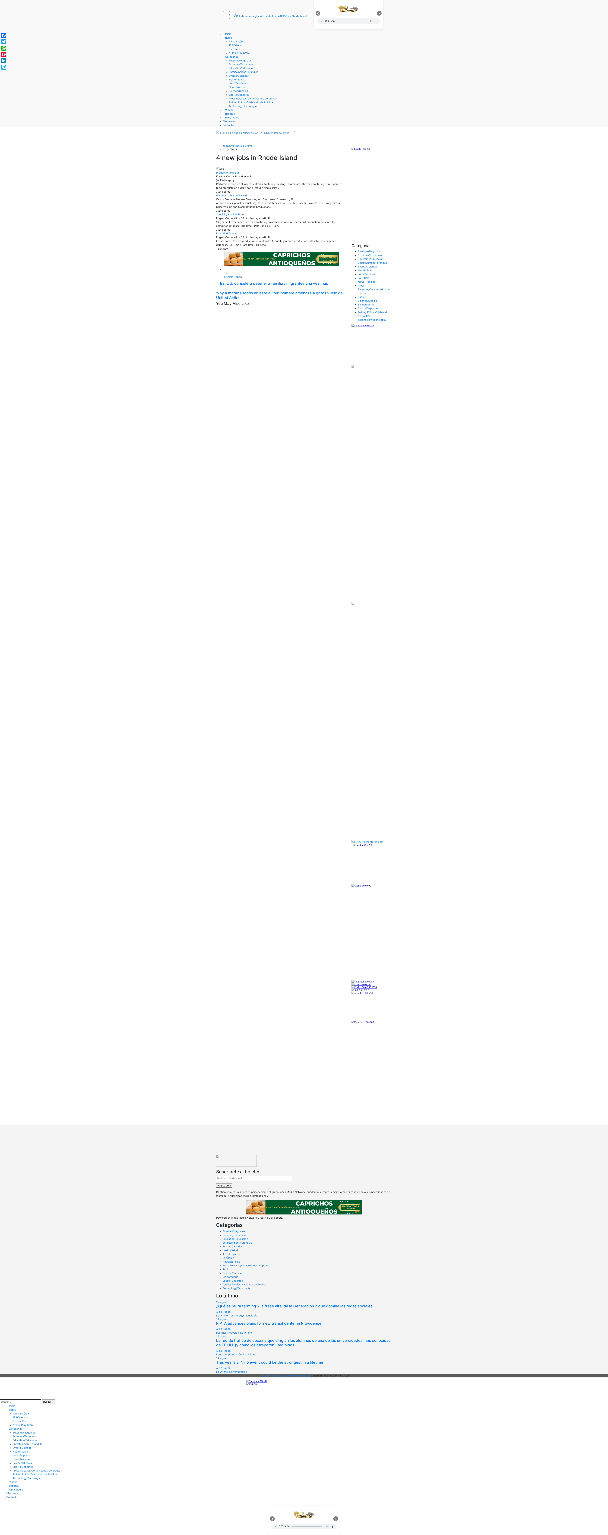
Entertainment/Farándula (372, 262)
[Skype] (4, 67)
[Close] (1, 1503)
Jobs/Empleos (231, 145)
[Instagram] (233, 18)
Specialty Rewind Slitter (230, 214)
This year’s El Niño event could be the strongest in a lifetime (269, 1362)
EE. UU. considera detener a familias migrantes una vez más (273, 283)
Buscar (47, 1401)
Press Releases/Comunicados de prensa (374, 289)
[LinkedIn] (4, 61)
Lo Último (247, 145)
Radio (361, 297)
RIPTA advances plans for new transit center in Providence (268, 1323)
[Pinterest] (4, 54)
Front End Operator (227, 233)
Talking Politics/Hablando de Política (244, 1284)
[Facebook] (233, 11)
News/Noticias (366, 281)
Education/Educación (370, 259)
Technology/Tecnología (372, 319)
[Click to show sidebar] (352, 145)
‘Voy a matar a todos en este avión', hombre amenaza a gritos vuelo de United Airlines (279, 295)
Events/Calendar (368, 266)
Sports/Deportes (368, 308)
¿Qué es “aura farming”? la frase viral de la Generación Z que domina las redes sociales (294, 1306)
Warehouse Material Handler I (233, 195)
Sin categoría (366, 304)
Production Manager (228, 172)
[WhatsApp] (4, 48)
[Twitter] (233, 14)
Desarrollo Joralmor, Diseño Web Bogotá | (285, 1375)
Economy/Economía (370, 255)
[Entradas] (217, 288)
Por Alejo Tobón (232, 276)
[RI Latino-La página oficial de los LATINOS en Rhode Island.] (271, 16)
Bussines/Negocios (369, 251)
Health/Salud (365, 270)
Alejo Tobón (223, 1311)
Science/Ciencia (367, 300)
